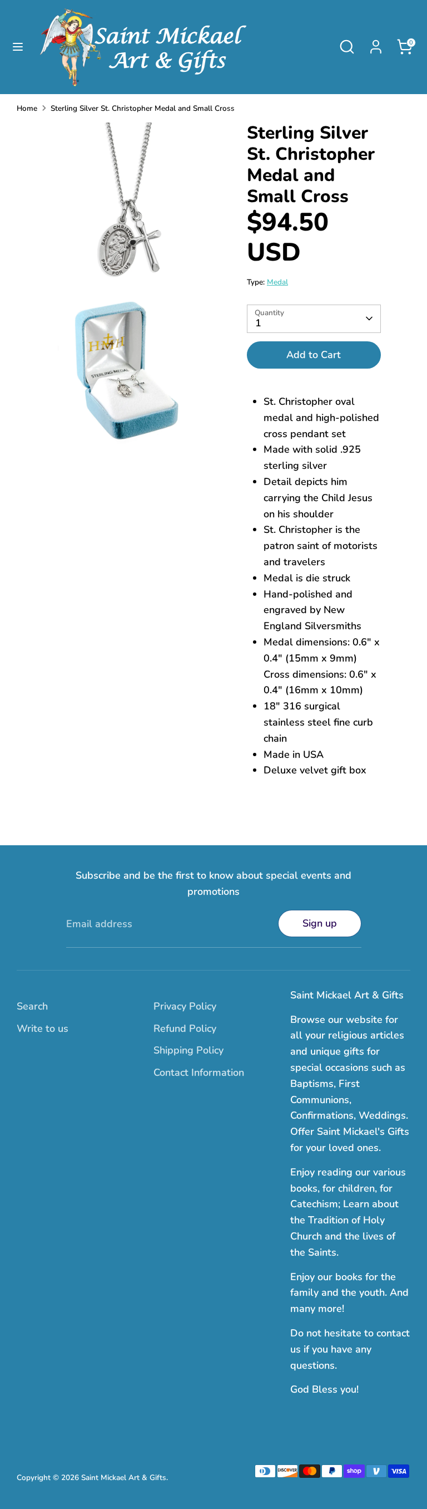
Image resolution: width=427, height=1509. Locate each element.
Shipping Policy (188, 1050)
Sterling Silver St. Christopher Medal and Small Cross (143, 108)
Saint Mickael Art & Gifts (123, 1477)
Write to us (42, 1028)
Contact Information (198, 1072)
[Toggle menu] (18, 47)
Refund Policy (184, 1028)
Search (32, 1006)
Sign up (319, 923)
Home (27, 108)
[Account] (376, 43)
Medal (277, 282)
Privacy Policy (184, 1006)
